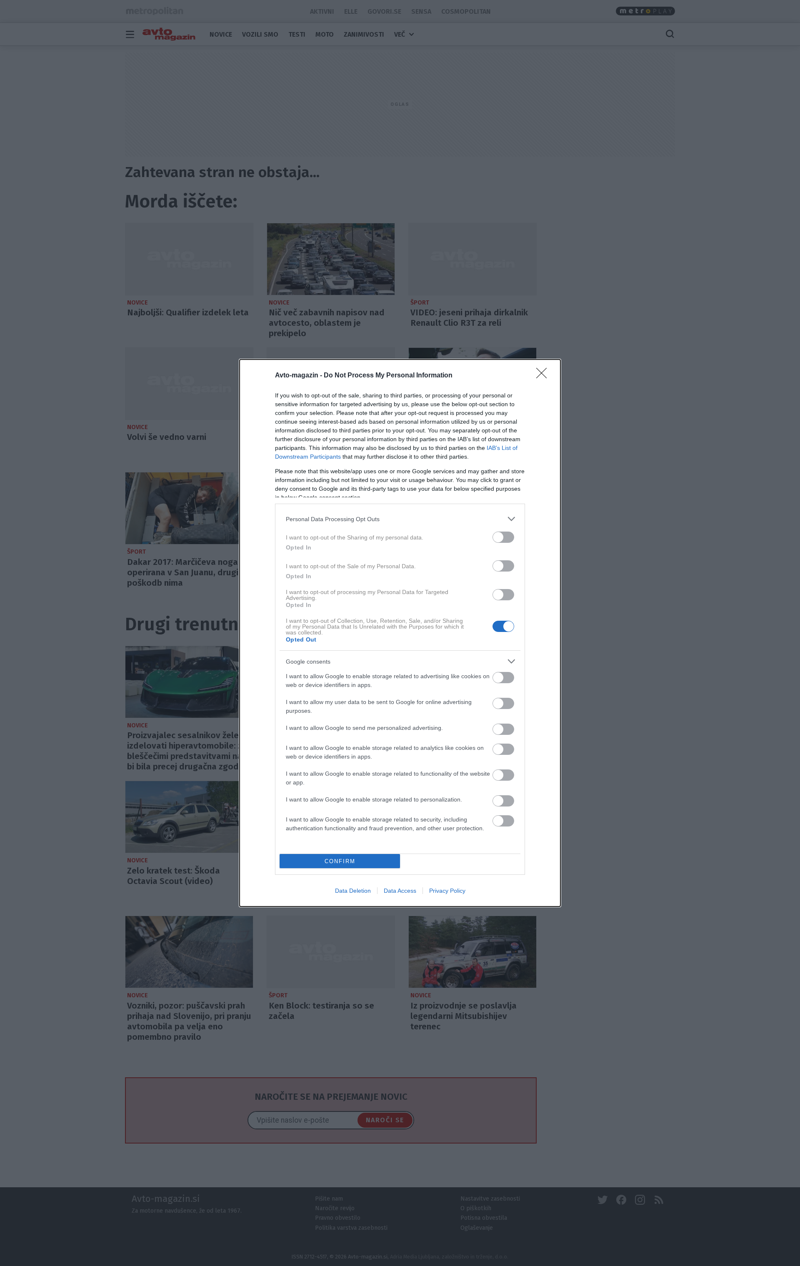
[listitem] (400, 518)
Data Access (400, 890)
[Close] (544, 376)
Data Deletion (353, 890)
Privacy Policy (447, 890)
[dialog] (400, 633)
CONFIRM (340, 861)
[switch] (503, 537)
